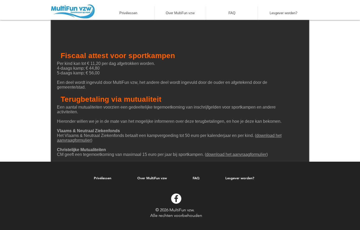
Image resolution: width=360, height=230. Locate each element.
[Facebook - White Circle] (176, 198)
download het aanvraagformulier (236, 154)
